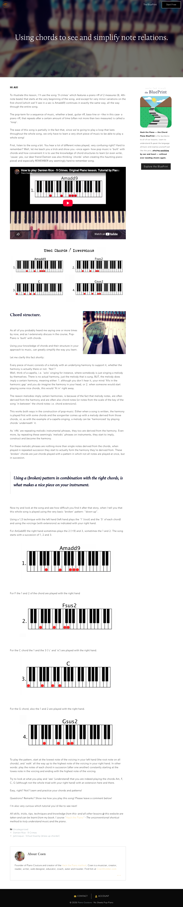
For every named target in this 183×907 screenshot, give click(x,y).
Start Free (171, 5)
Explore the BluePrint (156, 166)
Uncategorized (20, 829)
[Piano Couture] (5, 4)
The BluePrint (150, 4)
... (119, 874)
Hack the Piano (74, 817)
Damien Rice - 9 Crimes (25, 833)
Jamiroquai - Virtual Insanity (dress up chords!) (36, 836)
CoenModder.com (107, 869)
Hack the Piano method (74, 865)
